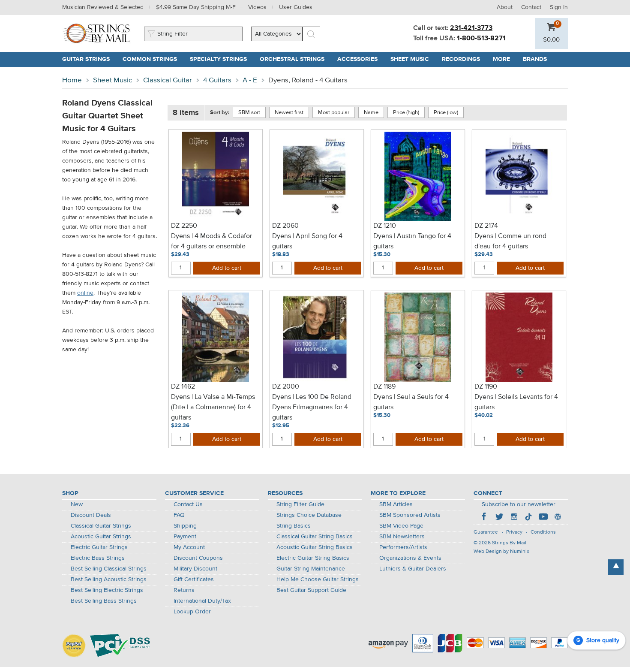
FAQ (179, 515)
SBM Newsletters (402, 537)
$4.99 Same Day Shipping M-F (196, 7)
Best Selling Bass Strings (104, 601)
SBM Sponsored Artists (410, 515)
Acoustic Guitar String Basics (314, 547)
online (85, 293)
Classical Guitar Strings (101, 526)
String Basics (293, 526)
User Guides (295, 7)
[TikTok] (528, 517)
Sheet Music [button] (412, 59)
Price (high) (406, 112)
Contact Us (188, 504)
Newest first (289, 112)
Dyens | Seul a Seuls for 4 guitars (411, 402)
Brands (535, 59)
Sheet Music (112, 80)
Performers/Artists (403, 547)
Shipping (185, 526)
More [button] (504, 59)
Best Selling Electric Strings (107, 590)
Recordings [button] (464, 59)
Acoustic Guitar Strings (101, 537)
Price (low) (446, 112)
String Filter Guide (300, 504)
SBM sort (249, 112)
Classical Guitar (167, 80)
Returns (184, 590)
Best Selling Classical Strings (109, 569)
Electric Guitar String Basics (312, 558)
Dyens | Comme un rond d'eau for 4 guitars (510, 241)
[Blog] (557, 517)
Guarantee (486, 532)
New (77, 504)
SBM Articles (396, 504)
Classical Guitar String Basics (314, 537)
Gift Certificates (194, 579)
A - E (250, 80)
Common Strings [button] (153, 59)
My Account (189, 547)
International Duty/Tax (202, 601)
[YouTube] (543, 517)
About (505, 7)
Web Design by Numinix (501, 551)
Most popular (333, 112)
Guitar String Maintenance (310, 569)
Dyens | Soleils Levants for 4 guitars (516, 402)
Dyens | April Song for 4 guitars (307, 241)
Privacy (514, 532)
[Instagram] (513, 517)
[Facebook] (484, 517)
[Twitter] (499, 517)
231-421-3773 (471, 28)
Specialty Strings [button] (221, 59)
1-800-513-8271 (481, 38)
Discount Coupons (198, 558)
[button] (551, 40)
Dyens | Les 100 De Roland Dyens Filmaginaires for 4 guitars (311, 407)
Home (72, 80)
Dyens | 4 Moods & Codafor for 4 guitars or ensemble (211, 241)
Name (371, 112)
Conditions (543, 532)
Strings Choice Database (309, 515)
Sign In (559, 7)
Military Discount (195, 569)
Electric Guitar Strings (99, 547)
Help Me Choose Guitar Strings (317, 579)
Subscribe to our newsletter (518, 504)
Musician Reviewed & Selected (103, 7)
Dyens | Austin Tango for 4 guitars (412, 241)
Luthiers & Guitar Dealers (412, 569)
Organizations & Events (410, 558)
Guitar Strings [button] (89, 59)
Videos (257, 7)
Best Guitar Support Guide (311, 590)
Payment (185, 537)
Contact (531, 7)
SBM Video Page (401, 526)
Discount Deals (91, 515)
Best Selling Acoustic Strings (109, 579)
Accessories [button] (360, 59)
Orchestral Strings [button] (295, 59)
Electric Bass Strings (98, 558)
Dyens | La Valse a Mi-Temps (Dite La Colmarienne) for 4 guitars (213, 407)
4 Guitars (217, 80)
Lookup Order (192, 612)
